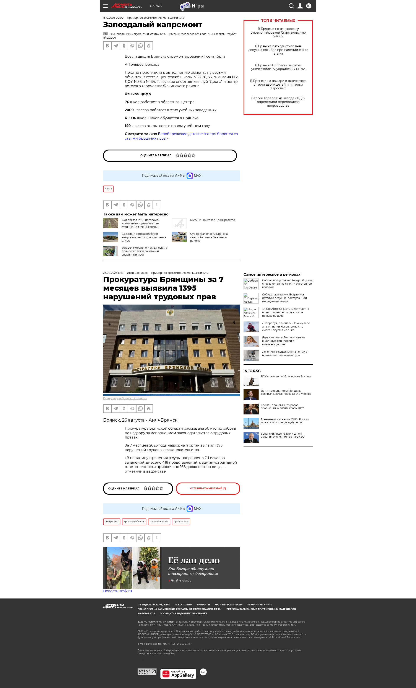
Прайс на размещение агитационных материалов (261, 609)
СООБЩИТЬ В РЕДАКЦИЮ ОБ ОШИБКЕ (183, 613)
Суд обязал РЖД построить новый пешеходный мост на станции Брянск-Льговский (140, 223)
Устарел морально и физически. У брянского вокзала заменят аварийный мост (144, 251)
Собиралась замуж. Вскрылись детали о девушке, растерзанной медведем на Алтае (284, 298)
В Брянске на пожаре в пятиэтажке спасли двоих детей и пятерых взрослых (278, 84)
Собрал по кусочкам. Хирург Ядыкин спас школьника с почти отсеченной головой (287, 284)
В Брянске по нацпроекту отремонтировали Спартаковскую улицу (278, 32)
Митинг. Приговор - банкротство (212, 220)
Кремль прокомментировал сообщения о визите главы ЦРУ (282, 407)
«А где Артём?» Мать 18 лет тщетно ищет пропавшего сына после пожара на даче (285, 312)
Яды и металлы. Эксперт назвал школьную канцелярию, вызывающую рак (283, 341)
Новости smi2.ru (117, 591)
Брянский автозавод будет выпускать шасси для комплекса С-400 (144, 237)
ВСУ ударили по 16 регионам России (286, 376)
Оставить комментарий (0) (208, 488)
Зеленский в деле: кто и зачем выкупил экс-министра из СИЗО (282, 435)
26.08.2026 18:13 (113, 272)
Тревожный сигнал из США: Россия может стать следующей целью (285, 421)
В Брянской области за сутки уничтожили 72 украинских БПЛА (278, 67)
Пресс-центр (183, 604)
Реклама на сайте (259, 604)
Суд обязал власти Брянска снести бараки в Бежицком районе (209, 237)
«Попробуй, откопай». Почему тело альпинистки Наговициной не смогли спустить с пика (286, 326)
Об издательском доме (154, 604)
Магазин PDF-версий (228, 604)
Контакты (203, 604)
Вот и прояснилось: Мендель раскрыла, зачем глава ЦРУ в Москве (286, 392)
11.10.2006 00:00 (113, 17)
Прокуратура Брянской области (125, 398)
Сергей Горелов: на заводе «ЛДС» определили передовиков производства (278, 102)
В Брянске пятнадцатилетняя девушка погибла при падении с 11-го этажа (278, 49)
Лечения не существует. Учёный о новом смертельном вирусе (284, 353)
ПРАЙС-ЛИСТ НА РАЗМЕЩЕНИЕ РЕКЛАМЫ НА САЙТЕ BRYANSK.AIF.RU (179, 609)
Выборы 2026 (146, 613)
